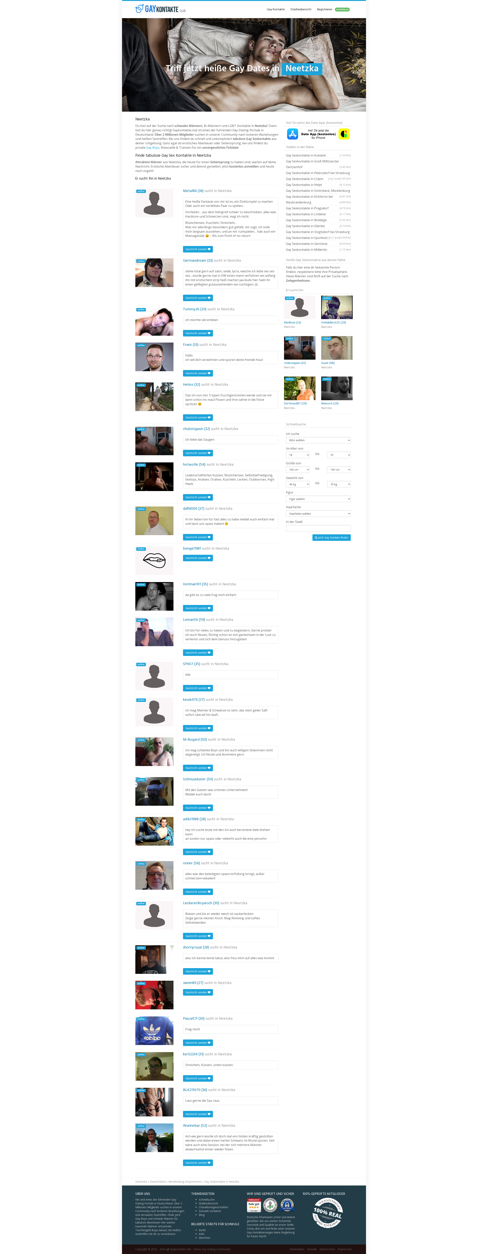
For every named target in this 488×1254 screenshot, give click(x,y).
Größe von (293, 463)
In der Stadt (294, 522)
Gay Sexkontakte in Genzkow (318, 244)
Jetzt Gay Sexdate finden (332, 537)
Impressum (345, 1249)
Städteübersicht (301, 9)
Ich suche (292, 434)
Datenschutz (327, 1249)
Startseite (141, 1181)
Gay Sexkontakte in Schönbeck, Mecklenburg (318, 191)
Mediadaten (297, 1249)
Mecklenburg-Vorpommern (184, 1181)
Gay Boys (152, 147)
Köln (201, 1234)
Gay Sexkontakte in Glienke (318, 226)
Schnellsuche (207, 1199)
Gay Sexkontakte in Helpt (318, 185)
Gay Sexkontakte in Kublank (318, 155)
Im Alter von (294, 448)
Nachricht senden (196, 249)
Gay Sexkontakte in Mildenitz (318, 250)
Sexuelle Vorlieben (210, 1211)
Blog (202, 1215)
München (204, 1237)
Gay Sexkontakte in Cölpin (313, 179)
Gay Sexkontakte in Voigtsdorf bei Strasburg (318, 232)
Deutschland (157, 1181)
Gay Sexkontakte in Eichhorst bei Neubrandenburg (318, 199)
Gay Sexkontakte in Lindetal (318, 214)
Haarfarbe (293, 507)
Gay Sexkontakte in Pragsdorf (318, 208)
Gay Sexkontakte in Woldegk (318, 220)
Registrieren (332, 9)
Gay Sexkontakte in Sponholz (313, 238)
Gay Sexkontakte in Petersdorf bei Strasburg (318, 173)
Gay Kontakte (276, 9)
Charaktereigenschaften (213, 1207)
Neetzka (225, 191)
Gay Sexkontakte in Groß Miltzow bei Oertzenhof (318, 164)
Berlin (202, 1230)
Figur (289, 492)
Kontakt (312, 1249)
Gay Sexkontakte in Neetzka (221, 1181)
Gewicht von (294, 478)
